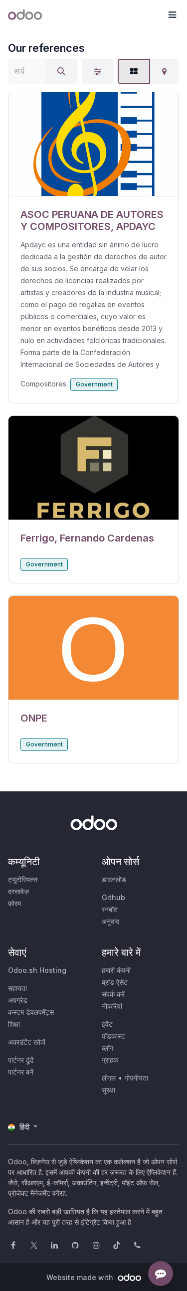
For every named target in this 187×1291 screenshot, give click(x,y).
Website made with (80, 1277)
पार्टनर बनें (20, 1072)
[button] (172, 15)
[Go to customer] (93, 144)
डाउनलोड (114, 879)
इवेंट (107, 1024)
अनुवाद (110, 921)
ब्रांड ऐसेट (115, 982)
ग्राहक (110, 1060)
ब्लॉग (107, 1048)
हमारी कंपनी (116, 970)
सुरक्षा (108, 1090)
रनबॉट (110, 909)
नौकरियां (112, 1006)
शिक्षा (14, 1024)
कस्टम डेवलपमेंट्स (31, 1012)
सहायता (17, 988)
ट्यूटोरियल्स (22, 879)
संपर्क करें (113, 994)
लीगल (109, 1078)
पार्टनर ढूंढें (21, 1060)
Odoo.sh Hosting (37, 970)
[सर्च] (61, 71)
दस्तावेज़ (18, 891)
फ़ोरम (14, 903)
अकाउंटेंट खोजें (26, 1042)
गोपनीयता (136, 1078)
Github (113, 897)
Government (94, 384)
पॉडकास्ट (113, 1036)
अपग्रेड (17, 1000)
